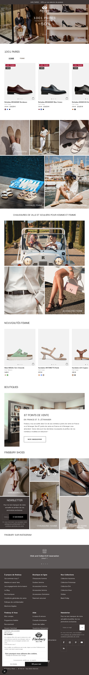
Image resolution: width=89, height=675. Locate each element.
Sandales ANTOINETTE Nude (48, 368)
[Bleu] (7, 109)
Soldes (63, 594)
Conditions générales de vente (15, 598)
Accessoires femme (40, 590)
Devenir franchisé (10, 628)
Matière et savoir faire (12, 582)
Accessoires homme (40, 586)
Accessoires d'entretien (41, 594)
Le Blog (7, 590)
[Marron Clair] (73, 375)
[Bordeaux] (5, 109)
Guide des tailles (39, 624)
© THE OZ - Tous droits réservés (28, 669)
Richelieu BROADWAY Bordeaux (15, 102)
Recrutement (9, 624)
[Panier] (87, 9)
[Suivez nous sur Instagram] (70, 642)
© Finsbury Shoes (9, 669)
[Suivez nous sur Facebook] (64, 642)
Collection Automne (68, 578)
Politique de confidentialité (13, 602)
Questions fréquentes (40, 628)
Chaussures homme (40, 578)
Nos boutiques (9, 594)
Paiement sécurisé (39, 598)
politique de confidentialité (13, 524)
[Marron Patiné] (73, 109)
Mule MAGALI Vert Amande (14, 368)
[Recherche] (81, 9)
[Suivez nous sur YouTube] (82, 642)
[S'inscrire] (82, 627)
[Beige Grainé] (5, 375)
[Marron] (39, 375)
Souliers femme (38, 582)
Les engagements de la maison (15, 586)
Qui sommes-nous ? (11, 578)
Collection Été (66, 586)
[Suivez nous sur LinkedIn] (64, 648)
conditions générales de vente (14, 526)
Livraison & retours (39, 616)
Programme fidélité (11, 620)
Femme (22, 58)
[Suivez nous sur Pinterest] (76, 642)
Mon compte (8, 616)
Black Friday (65, 598)
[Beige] (43, 375)
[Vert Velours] (7, 375)
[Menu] (2, 9)
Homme (11, 58)
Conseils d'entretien (40, 620)
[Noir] (9, 109)
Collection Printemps (68, 582)
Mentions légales (10, 606)
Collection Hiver (66, 590)
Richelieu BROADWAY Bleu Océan (50, 102)
